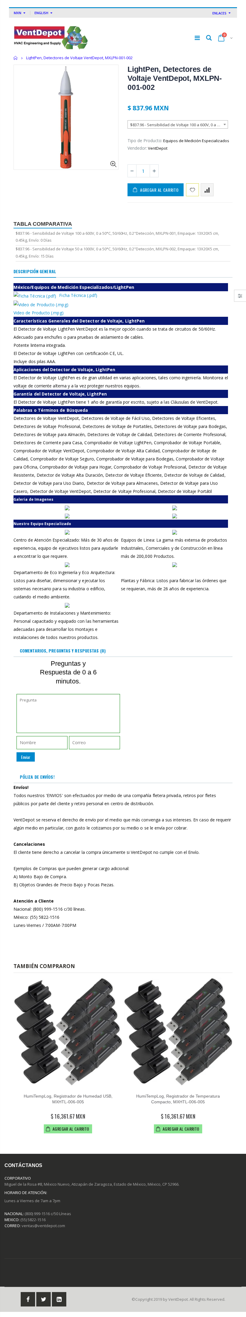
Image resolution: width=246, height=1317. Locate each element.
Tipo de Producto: (145, 140)
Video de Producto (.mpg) (39, 313)
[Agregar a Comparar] (207, 189)
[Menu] (197, 38)
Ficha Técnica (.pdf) (78, 295)
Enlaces (219, 13)
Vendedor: (137, 148)
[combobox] (178, 124)
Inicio (16, 58)
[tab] (35, 272)
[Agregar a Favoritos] (192, 189)
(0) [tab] (63, 650)
